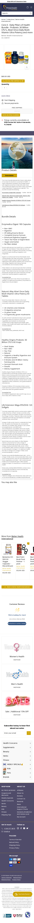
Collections (10, 19)
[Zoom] (27, 67)
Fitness (4, 812)
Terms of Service (15, 840)
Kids (2, 809)
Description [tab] (9, 175)
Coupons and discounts (6, 794)
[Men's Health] (17, 673)
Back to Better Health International (18, 587)
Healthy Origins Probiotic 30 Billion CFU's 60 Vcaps (16, 200)
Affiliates (20, 790)
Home (3, 19)
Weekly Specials (7, 798)
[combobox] (17, 13)
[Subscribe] (29, 733)
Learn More (5, 96)
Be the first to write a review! (17, 623)
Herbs (3, 804)
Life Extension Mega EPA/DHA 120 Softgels (13, 205)
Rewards (20, 801)
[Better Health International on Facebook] (21, 828)
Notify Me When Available (11, 115)
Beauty (4, 806)
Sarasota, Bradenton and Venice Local (24, 813)
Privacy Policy (14, 848)
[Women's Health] (17, 646)
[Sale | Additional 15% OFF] (17, 701)
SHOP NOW (17, 660)
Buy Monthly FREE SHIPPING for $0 (13, 81)
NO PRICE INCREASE (8, 790)
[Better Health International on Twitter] (27, 828)
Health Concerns (7, 801)
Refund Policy (14, 842)
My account (21, 817)
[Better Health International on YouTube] (24, 828)
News (19, 804)
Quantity (5, 84)
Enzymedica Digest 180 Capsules (11, 192)
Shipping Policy (14, 845)
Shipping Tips (6, 815)
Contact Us (21, 799)
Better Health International (11, 36)
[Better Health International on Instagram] (18, 828)
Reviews (20, 796)
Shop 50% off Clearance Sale (16, 1)
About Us (20, 793)
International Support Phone (22, 808)
